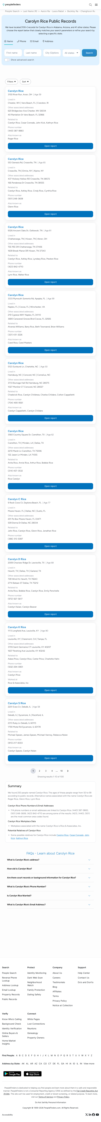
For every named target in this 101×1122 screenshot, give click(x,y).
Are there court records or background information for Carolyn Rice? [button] (41, 877)
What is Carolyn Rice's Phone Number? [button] (26, 886)
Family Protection (36, 990)
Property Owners (35, 1037)
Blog (55, 987)
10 (61, 771)
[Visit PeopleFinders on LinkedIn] (90, 1114)
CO (45, 1063)
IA (70, 1063)
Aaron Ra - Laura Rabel (52, 11)
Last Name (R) (30, 11)
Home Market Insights (9, 1042)
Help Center (84, 973)
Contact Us (83, 977)
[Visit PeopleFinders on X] (87, 1114)
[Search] (90, 5)
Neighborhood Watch (34, 984)
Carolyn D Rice (17, 559)
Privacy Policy (60, 1000)
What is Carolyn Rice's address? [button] (23, 859)
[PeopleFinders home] (11, 4)
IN (81, 1063)
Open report (50, 146)
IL (77, 1063)
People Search (12, 11)
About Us (57, 973)
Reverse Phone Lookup (9, 979)
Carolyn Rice (16, 90)
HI (67, 1063)
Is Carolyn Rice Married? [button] (19, 895)
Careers (56, 977)
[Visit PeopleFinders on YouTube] (97, 1114)
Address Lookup (10, 985)
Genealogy (32, 1033)
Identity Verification (12, 1028)
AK (23, 1063)
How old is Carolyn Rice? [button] (19, 868)
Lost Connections (36, 1023)
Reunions (31, 1028)
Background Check (11, 1023)
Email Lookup (9, 990)
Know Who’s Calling (12, 1019)
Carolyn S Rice (17, 703)
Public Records (9, 999)
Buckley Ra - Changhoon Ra (81, 11)
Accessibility (7, 1115)
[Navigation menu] (96, 4)
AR (31, 1063)
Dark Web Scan (35, 977)
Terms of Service (45, 1097)
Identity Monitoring (36, 973)
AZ (36, 1063)
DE (54, 1063)
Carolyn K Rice (17, 627)
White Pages (33, 1019)
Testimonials (59, 982)
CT (49, 1063)
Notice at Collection (63, 1005)
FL (58, 1063)
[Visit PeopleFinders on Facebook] (94, 1114)
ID (74, 1063)
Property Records (11, 994)
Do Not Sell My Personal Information (50, 1102)
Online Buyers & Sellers (10, 1034)
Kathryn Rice (22, 838)
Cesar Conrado (77, 835)
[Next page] (67, 771)
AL (27, 1063)
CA (40, 1063)
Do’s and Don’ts (85, 982)
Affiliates (57, 991)
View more (89, 1063)
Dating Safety (34, 994)
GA (62, 1063)
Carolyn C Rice (17, 499)
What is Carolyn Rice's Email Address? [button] (26, 904)
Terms (56, 996)
